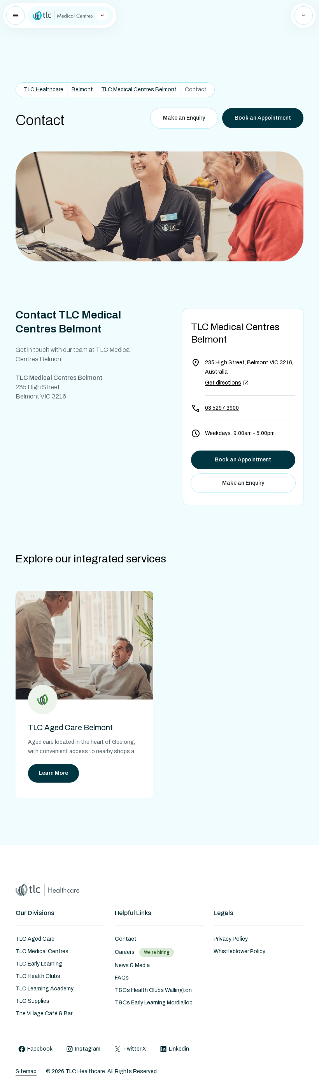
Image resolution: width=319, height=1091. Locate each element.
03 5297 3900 (222, 408)
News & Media (132, 965)
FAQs (122, 978)
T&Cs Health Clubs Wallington (153, 990)
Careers (125, 952)
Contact (126, 939)
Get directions (223, 383)
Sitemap (26, 1071)
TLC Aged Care (35, 939)
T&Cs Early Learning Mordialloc (154, 1003)
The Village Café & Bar (44, 1013)
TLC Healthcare (43, 89)
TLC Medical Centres (42, 951)
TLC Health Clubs (38, 976)
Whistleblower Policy (239, 951)
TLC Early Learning (39, 964)
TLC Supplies (32, 1001)
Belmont (82, 89)
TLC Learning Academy (45, 989)
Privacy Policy (231, 939)
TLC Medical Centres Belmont (139, 89)
